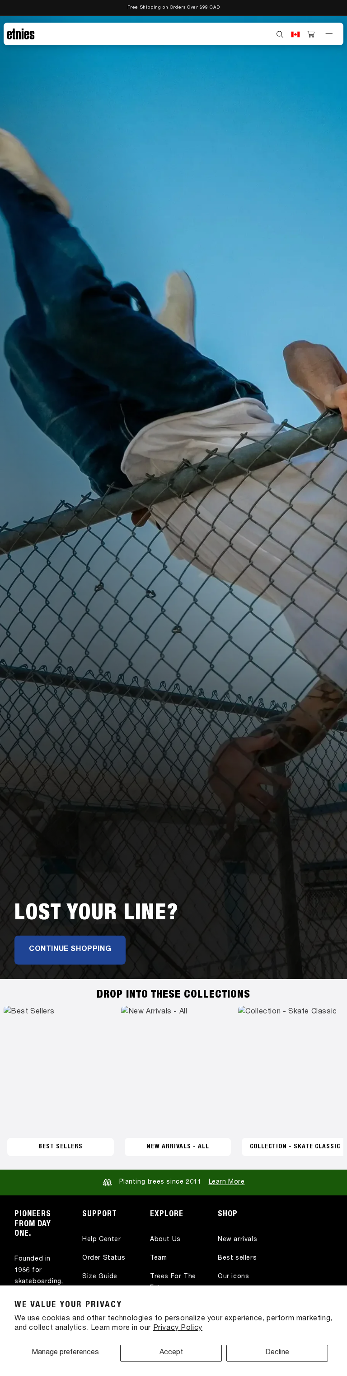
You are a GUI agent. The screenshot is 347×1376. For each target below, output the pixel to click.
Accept (171, 1353)
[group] (173, 497)
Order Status (103, 1258)
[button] (280, 34)
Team (158, 1258)
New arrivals (237, 1240)
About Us (165, 1240)
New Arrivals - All (177, 1147)
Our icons (233, 1277)
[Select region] (295, 34)
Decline (277, 1353)
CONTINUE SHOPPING (70, 949)
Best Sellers (60, 1147)
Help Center (101, 1240)
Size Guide (99, 1277)
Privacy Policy (177, 1328)
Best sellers (237, 1258)
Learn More (227, 1182)
